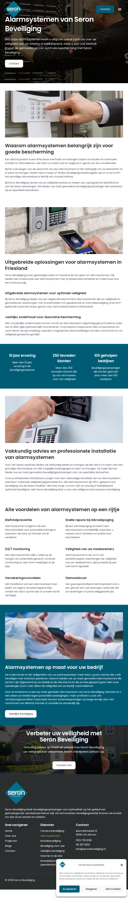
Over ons (10, 836)
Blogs (8, 846)
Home (8, 831)
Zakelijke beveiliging (52, 851)
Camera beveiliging (52, 831)
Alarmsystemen (50, 836)
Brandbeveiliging (50, 841)
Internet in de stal (51, 856)
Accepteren (69, 889)
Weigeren (91, 889)
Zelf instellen (113, 889)
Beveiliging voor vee (52, 846)
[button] (121, 865)
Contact (10, 851)
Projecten (11, 841)
